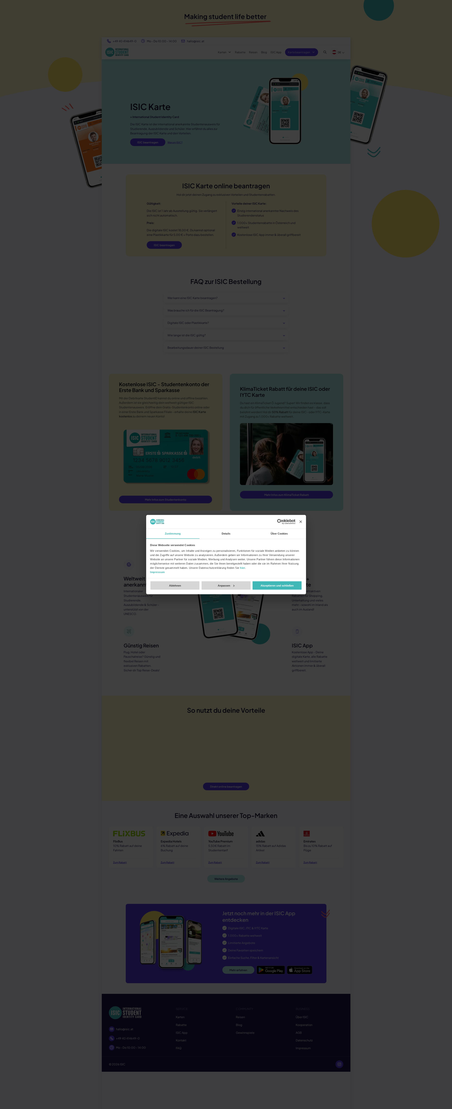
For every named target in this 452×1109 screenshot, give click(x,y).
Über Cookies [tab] (279, 533)
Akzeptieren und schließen (277, 585)
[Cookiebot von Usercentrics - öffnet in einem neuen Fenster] (279, 521)
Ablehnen (175, 585)
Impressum (157, 571)
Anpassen (224, 585)
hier (242, 567)
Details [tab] (226, 533)
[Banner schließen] (300, 522)
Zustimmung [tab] (173, 533)
